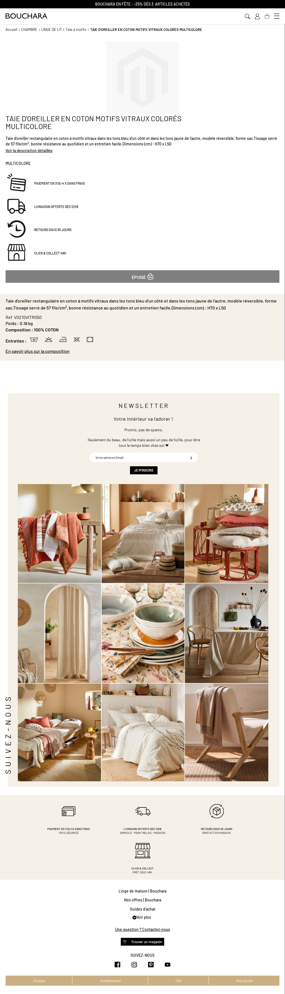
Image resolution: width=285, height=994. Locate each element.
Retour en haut (275, 979)
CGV (178, 981)
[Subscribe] (191, 457)
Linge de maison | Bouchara (142, 891)
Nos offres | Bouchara (142, 900)
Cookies (39, 981)
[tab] (142, 351)
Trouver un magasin (146, 942)
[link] (257, 16)
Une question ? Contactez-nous (142, 929)
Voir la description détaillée (29, 150)
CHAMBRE (29, 29)
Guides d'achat (142, 909)
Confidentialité (110, 981)
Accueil (11, 29)
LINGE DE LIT (51, 29)
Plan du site (244, 981)
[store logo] (26, 16)
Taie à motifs (76, 29)
